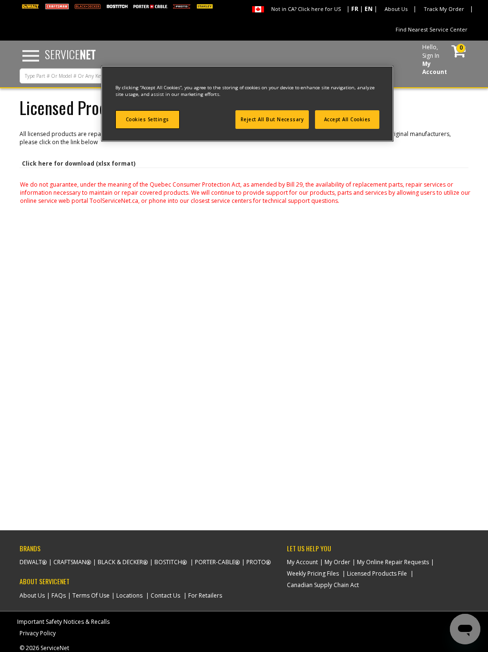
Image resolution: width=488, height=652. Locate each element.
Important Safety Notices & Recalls (63, 622)
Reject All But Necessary (272, 119)
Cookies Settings (147, 119)
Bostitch (168, 562)
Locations (129, 595)
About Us (396, 8)
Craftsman (69, 562)
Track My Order (444, 8)
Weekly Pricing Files (313, 573)
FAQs (58, 595)
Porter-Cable (215, 562)
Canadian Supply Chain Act (323, 585)
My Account (302, 562)
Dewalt (31, 562)
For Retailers (205, 595)
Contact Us (165, 595)
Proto (256, 562)
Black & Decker (120, 562)
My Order (337, 562)
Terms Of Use (91, 595)
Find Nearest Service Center (432, 29)
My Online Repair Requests (393, 562)
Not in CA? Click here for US (306, 8)
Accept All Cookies (347, 119)
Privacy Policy (38, 633)
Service (70, 54)
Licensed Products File (377, 573)
